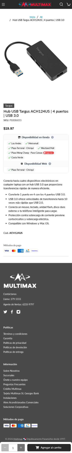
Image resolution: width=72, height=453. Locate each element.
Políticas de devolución (15, 347)
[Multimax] (35, 4)
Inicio (32, 17)
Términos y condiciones (15, 333)
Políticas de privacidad (14, 342)
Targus (9, 105)
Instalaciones (10, 397)
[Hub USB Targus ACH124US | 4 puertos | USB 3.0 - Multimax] (36, 61)
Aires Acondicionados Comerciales (21, 402)
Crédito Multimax (12, 388)
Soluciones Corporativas (15, 406)
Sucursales (8, 375)
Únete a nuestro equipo (15, 379)
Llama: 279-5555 (12, 299)
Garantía (7, 338)
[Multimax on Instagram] (18, 312)
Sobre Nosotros (11, 370)
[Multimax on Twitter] (5, 312)
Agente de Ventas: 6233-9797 (18, 304)
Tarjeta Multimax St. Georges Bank (21, 393)
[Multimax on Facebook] (12, 312)
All (41, 17)
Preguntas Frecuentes (14, 384)
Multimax (17, 439)
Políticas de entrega (13, 351)
